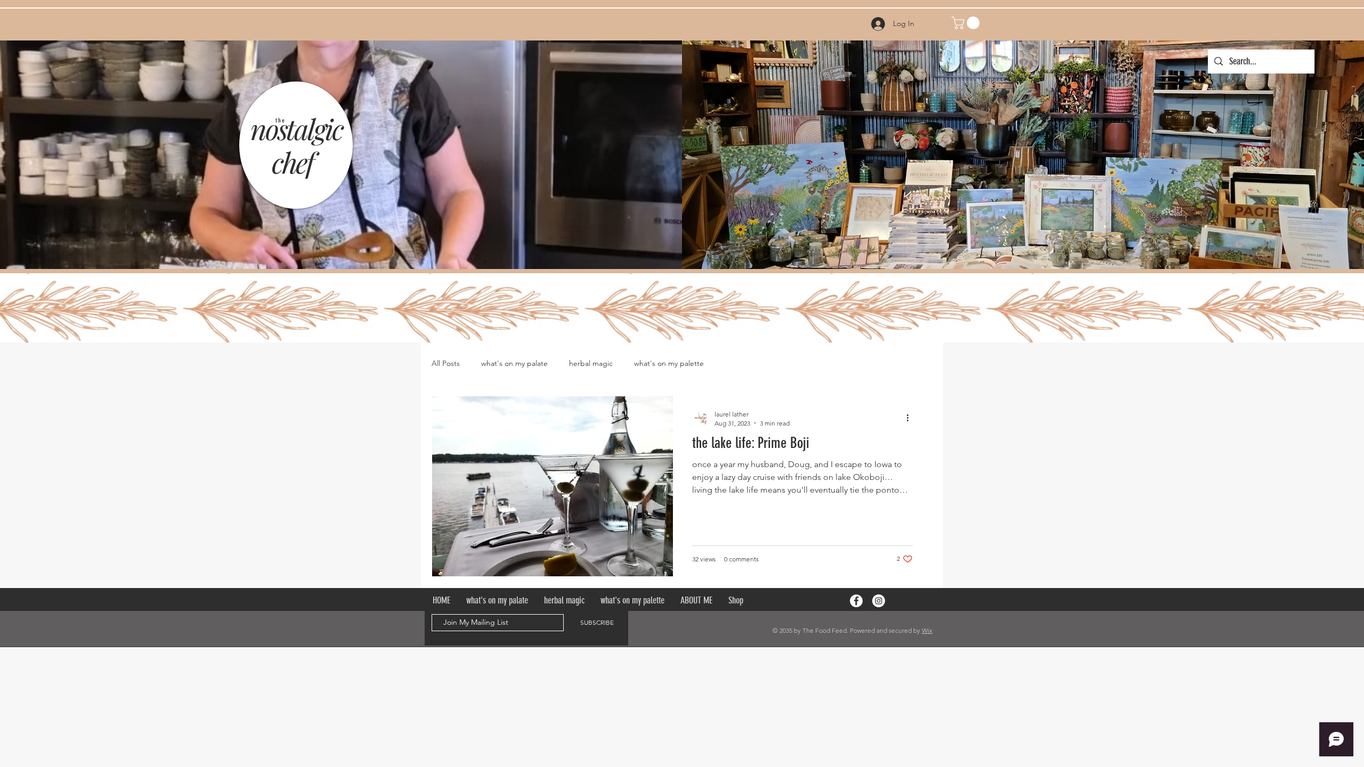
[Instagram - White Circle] (878, 600)
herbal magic (591, 363)
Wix (927, 630)
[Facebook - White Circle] (856, 600)
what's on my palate (514, 363)
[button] (967, 23)
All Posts (446, 363)
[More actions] (911, 418)
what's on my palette (669, 363)
